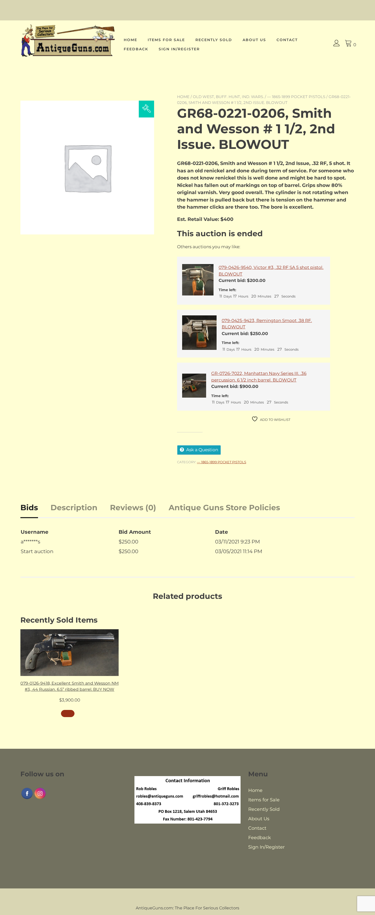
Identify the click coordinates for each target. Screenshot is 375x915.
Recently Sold (213, 40)
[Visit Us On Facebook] (26, 798)
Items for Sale (166, 40)
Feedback (136, 49)
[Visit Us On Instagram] (39, 798)
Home (130, 40)
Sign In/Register (179, 49)
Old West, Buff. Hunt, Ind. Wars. (228, 96)
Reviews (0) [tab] (133, 507)
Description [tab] (74, 507)
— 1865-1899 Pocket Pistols (296, 96)
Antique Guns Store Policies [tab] (224, 507)
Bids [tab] (29, 507)
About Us (254, 40)
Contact (287, 40)
